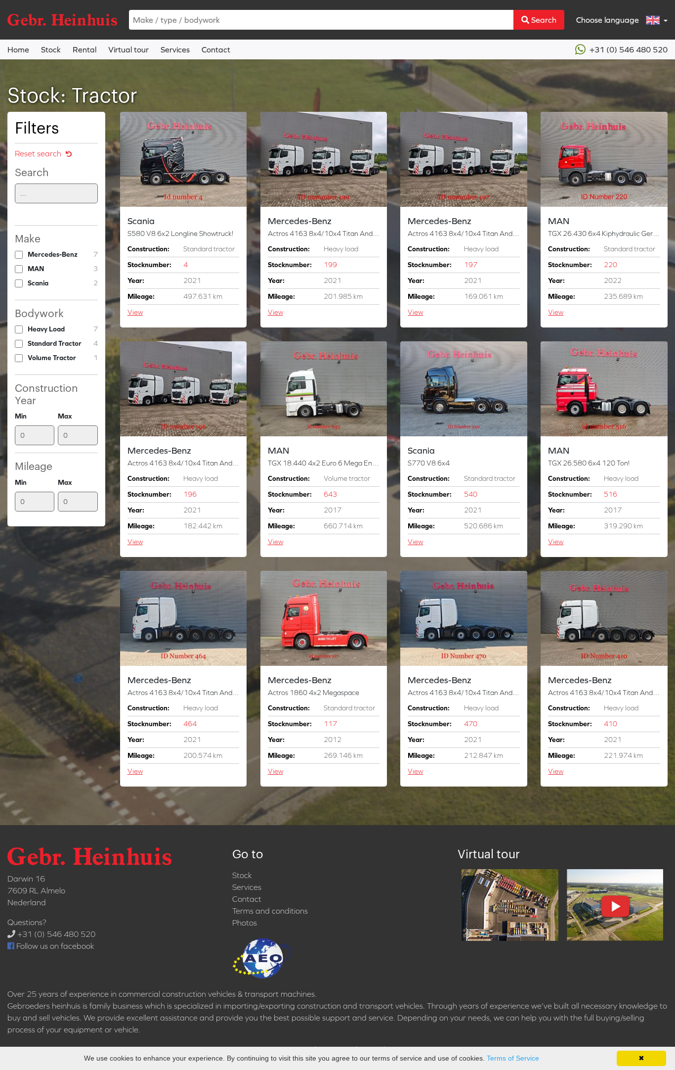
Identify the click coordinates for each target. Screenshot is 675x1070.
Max (65, 416)
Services (175, 49)
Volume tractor (63, 358)
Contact (216, 49)
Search (542, 19)
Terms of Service (513, 1058)
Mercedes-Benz (63, 254)
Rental (84, 49)
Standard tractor (63, 343)
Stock (51, 49)
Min (21, 416)
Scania (63, 283)
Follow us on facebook (54, 945)
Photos (244, 922)
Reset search (39, 153)
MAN (63, 269)
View (135, 312)
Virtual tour (128, 49)
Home (18, 49)
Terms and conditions (270, 910)
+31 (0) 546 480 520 (628, 49)
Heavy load (63, 329)
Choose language (608, 19)
